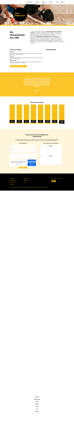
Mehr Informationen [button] (18, 164)
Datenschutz (26, 180)
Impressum (26, 178)
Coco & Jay (32, 187)
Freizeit (36, 2)
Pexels (47, 187)
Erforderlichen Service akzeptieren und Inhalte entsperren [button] (31, 164)
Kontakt (62, 2)
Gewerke (43, 2)
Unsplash (42, 187)
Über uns (51, 2)
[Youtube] (52, 181)
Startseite (37, 396)
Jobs (57, 2)
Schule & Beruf (29, 2)
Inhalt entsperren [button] (31, 160)
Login (25, 182)
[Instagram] (55, 181)
